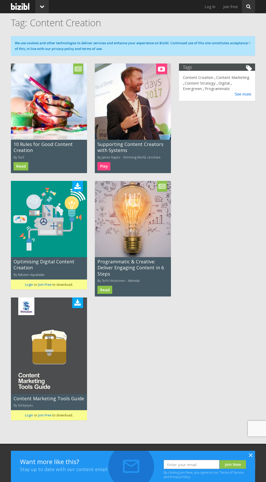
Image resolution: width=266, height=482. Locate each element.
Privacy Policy (180, 477)
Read (21, 166)
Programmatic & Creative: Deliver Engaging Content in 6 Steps (130, 267)
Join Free (45, 284)
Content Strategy (200, 83)
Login (29, 284)
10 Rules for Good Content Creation (43, 147)
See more (243, 94)
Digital (224, 83)
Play (104, 166)
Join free (230, 6)
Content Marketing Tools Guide (49, 398)
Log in (210, 6)
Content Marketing (232, 77)
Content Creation (198, 77)
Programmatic (217, 88)
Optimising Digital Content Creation (44, 264)
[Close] (251, 456)
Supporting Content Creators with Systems (130, 147)
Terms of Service (232, 472)
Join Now (233, 464)
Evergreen (192, 88)
